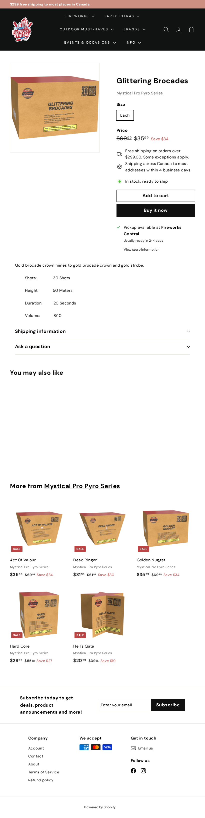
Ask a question (32, 346)
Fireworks (78, 16)
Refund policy (41, 780)
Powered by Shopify (100, 807)
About (34, 764)
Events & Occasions (88, 42)
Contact (36, 756)
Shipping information (40, 331)
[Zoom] (55, 107)
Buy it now (156, 210)
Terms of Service (44, 772)
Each (125, 115)
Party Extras (120, 16)
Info (131, 42)
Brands (133, 29)
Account (36, 748)
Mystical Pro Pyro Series (139, 93)
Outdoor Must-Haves (85, 29)
